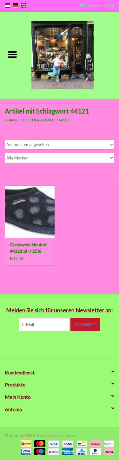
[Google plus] (48, 344)
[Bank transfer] (67, 443)
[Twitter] (37, 344)
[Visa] (53, 443)
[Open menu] (12, 54)
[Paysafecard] (107, 443)
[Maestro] (39, 451)
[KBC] (81, 451)
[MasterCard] (39, 443)
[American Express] (67, 451)
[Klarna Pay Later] (108, 451)
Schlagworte (42, 120)
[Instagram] (93, 344)
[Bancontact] (81, 443)
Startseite (15, 120)
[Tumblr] (82, 344)
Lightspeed (67, 435)
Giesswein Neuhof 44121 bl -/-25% (28, 248)
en (23, 5)
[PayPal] (95, 451)
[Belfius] (53, 451)
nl (7, 5)
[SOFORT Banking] (94, 443)
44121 (63, 120)
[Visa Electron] (25, 451)
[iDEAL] (25, 443)
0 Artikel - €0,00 (100, 5)
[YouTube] (71, 344)
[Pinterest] (60, 344)
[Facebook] (26, 344)
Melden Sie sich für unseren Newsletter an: (59, 310)
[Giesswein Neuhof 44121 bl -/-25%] (30, 211)
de (15, 5)
